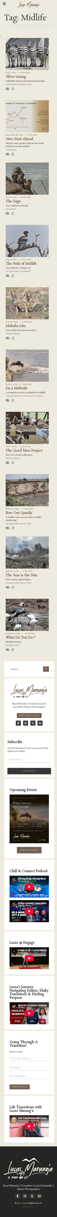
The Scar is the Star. (22, 575)
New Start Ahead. (20, 139)
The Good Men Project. (24, 450)
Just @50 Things (25, 84)
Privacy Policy (28, 1207)
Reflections (22, 396)
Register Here (29, 850)
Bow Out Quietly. (19, 512)
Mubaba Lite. (16, 326)
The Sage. (13, 201)
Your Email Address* (19, 1076)
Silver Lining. (16, 76)
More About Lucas (29, 715)
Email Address (16, 759)
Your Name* (15, 1067)
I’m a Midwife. (17, 388)
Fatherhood (11, 84)
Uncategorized (13, 334)
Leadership (11, 150)
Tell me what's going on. (20, 1058)
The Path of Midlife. (22, 263)
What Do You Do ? (20, 637)
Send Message (20, 1087)
